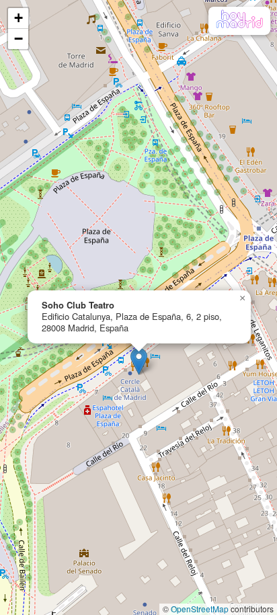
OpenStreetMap (200, 608)
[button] (138, 361)
